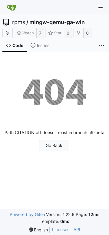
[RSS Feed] (7, 33)
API (77, 229)
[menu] (38, 229)
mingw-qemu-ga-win (57, 22)
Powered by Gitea (27, 214)
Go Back (54, 145)
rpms (18, 22)
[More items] (102, 45)
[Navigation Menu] (100, 7)
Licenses (60, 229)
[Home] (11, 7)
